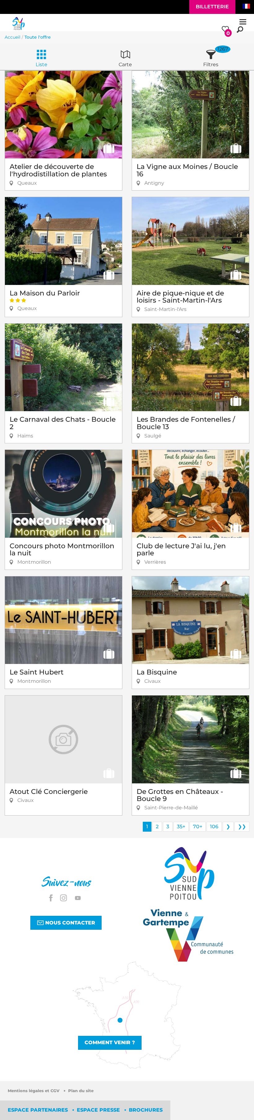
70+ (197, 826)
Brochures (146, 1110)
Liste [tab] (41, 64)
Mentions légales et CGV (34, 1090)
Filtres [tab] (210, 64)
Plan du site (81, 1090)
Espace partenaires (38, 1110)
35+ (181, 826)
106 (214, 826)
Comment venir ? (110, 1042)
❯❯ (242, 826)
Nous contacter (69, 922)
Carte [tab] (125, 64)
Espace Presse (99, 1110)
